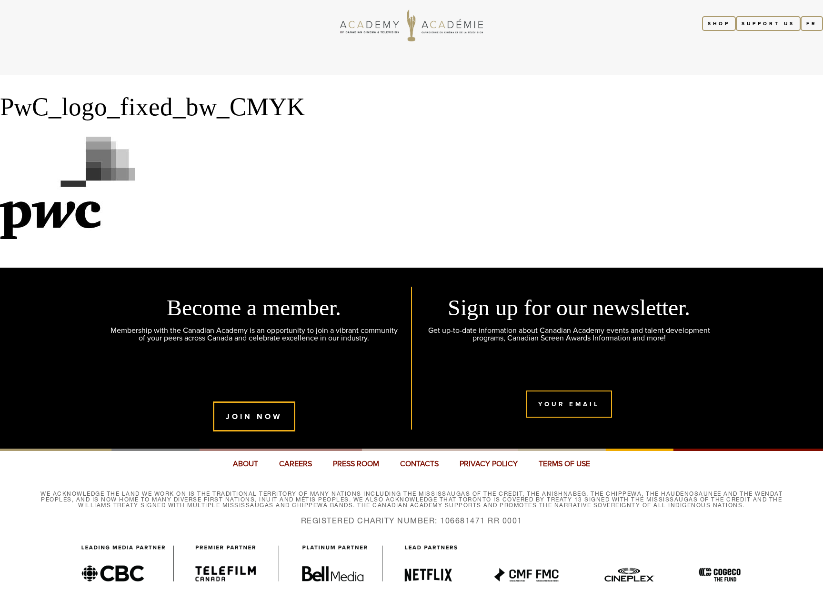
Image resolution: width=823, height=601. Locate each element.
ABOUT (245, 464)
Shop (719, 23)
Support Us (768, 23)
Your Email (569, 404)
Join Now (254, 416)
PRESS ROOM (356, 464)
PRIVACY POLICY (489, 464)
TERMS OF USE (564, 464)
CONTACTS (419, 464)
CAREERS (295, 464)
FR (811, 23)
